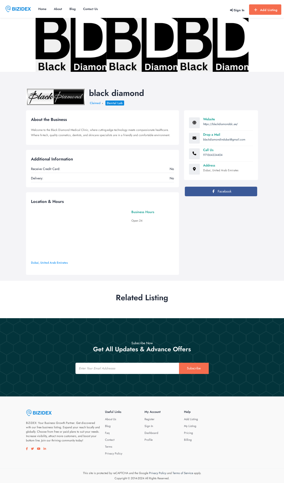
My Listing (190, 426)
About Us (110, 419)
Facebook (224, 191)
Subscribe (194, 368)
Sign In (148, 426)
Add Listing (269, 10)
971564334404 (212, 155)
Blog (72, 9)
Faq (107, 433)
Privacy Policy (113, 453)
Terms (108, 447)
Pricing (188, 433)
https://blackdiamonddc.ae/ (220, 124)
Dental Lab (115, 103)
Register (149, 419)
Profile (148, 440)
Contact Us (90, 9)
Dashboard (151, 433)
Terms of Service (183, 473)
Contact (109, 440)
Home (42, 9)
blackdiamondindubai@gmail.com (224, 139)
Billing (188, 440)
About (58, 9)
